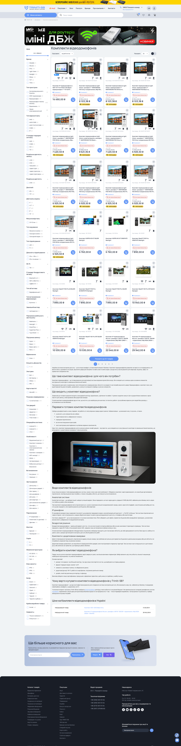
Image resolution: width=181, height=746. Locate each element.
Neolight (32, 74)
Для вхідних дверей (35, 488)
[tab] (37, 60)
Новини (62, 717)
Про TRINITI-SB (64, 720)
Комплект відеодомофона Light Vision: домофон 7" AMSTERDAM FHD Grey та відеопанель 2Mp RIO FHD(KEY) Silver (90, 87)
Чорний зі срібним (35, 599)
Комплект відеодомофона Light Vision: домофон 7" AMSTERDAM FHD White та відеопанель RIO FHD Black (117, 190)
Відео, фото (33, 347)
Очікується (32, 618)
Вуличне (32, 302)
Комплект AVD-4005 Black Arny (94, 608)
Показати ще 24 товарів (104, 359)
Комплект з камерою (35, 452)
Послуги (79, 8)
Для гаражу (33, 491)
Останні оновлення (66, 733)
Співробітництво (65, 727)
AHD (30, 119)
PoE (30, 559)
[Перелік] (155, 53)
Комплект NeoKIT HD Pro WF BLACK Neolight (143, 290)
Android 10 (32, 426)
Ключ (31, 358)
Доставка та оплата (66, 693)
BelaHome (32, 321)
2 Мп (30, 163)
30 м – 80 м (32, 256)
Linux (31, 432)
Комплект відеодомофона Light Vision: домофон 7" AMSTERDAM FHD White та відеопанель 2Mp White (63, 138)
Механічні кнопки (34, 231)
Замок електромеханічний (35, 110)
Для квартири (33, 500)
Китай (31, 607)
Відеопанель (33, 106)
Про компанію (98, 8)
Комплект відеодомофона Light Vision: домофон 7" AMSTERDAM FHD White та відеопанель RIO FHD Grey (143, 190)
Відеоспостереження (34, 690)
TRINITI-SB (29, 20)
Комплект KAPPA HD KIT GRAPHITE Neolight (116, 239)
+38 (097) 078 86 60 (97, 709)
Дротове (32, 522)
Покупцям (61, 8)
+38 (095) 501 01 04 (97, 703)
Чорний (31, 596)
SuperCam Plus (34, 330)
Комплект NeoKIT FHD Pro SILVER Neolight (116, 290)
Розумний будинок (33, 709)
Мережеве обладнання (35, 706)
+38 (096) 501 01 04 (97, 700)
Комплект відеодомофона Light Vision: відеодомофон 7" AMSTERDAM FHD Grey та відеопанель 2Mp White (116, 138)
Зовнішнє (32, 477)
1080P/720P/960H (35, 174)
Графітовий (32, 585)
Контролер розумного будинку (36, 92)
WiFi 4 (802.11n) (34, 281)
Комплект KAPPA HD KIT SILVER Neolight (89, 239)
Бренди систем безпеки (67, 725)
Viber (107, 655)
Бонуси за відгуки (65, 706)
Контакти (111, 8)
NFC (30, 384)
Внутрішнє (32, 474)
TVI (30, 150)
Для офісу (32, 505)
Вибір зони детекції (35, 464)
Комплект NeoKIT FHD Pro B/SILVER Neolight (64, 290)
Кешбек (62, 704)
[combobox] (90, 15)
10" (30, 214)
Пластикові (32, 418)
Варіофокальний (34, 292)
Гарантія (62, 696)
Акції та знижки (32, 722)
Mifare (31, 381)
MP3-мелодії (33, 455)
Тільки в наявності (35, 616)
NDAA (31, 458)
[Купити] (73, 99)
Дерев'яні (32, 412)
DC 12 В (31, 556)
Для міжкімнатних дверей (37, 502)
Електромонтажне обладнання (37, 717)
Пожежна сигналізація (35, 704)
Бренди (87, 8)
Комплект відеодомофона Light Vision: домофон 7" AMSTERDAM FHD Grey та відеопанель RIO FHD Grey (63, 190)
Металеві (32, 415)
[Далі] (112, 364)
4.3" (30, 205)
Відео (31, 344)
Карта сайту (63, 730)
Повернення (63, 701)
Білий (31, 582)
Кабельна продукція (34, 714)
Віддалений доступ (35, 440)
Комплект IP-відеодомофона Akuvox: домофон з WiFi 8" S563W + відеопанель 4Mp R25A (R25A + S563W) (143, 338)
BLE (30, 375)
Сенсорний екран (34, 236)
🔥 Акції (52, 8)
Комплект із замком (35, 443)
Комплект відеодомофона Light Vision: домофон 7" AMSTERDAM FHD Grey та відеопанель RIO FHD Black (143, 138)
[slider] (37, 55)
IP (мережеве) (33, 517)
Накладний (32, 534)
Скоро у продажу (33, 725)
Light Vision (32, 71)
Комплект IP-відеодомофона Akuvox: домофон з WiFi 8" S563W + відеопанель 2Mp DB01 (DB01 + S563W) (117, 338)
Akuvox (31, 66)
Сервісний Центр (65, 698)
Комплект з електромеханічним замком (35, 448)
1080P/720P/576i (34, 171)
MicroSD (32, 392)
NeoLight (32, 324)
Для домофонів (34, 494)
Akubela (31, 63)
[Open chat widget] (177, 740)
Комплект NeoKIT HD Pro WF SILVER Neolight (90, 337)
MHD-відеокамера (35, 96)
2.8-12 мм (32, 222)
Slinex (31, 77)
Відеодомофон (34, 99)
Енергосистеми (32, 698)
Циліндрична (33, 311)
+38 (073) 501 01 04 (97, 706)
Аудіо (31, 341)
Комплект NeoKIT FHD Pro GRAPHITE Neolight (140, 239)
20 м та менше (33, 259)
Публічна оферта (65, 735)
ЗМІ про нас (63, 722)
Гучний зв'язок (34, 401)
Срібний (31, 593)
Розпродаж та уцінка (34, 720)
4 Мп (30, 160)
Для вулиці (32, 485)
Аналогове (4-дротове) (36, 519)
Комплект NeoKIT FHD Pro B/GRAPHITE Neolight (87, 290)
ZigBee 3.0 (32, 284)
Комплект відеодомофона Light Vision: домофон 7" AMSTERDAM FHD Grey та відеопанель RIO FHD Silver (90, 190)
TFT (30, 194)
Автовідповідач (34, 461)
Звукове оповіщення (34, 712)
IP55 (30, 568)
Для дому (32, 497)
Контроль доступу (33, 696)
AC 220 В (32, 553)
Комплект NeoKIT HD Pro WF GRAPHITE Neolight (62, 337)
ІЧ (30, 248)
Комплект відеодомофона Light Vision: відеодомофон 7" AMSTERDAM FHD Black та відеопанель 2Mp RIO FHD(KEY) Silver (142, 87)
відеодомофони (90, 590)
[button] (143, 15)
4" (30, 202)
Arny (30, 68)
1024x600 (32, 166)
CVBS (31, 128)
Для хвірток (33, 508)
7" (30, 208)
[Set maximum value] (27, 55)
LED (30, 245)
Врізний (31, 531)
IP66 (30, 573)
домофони (55, 591)
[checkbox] (37, 63)
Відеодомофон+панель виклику (36, 102)
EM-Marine (32, 378)
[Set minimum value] (48, 55)
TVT (30, 80)
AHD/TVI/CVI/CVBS (35, 125)
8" (30, 211)
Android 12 (32, 429)
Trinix (31, 83)
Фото (31, 350)
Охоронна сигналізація (35, 701)
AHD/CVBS (32, 122)
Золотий (32, 587)
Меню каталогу (36, 15)
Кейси (62, 712)
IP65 (30, 570)
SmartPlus (32, 327)
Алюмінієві (32, 409)
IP (30, 131)
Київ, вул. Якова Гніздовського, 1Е (132, 690)
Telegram (95, 655)
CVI (30, 147)
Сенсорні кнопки (34, 234)
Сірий (31, 590)
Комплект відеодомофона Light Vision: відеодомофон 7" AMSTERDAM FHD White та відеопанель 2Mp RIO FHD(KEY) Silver (116, 87)
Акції (61, 690)
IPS (30, 191)
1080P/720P (33, 168)
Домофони (37, 20)
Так (30, 268)
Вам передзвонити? (128, 9)
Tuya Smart (32, 333)
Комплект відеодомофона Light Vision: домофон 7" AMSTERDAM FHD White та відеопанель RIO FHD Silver (64, 240)
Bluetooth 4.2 (33, 278)
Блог (71, 8)
